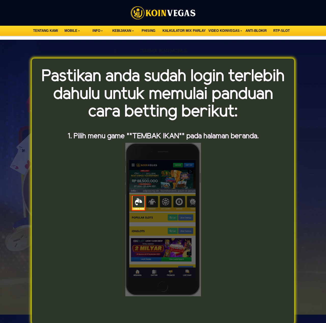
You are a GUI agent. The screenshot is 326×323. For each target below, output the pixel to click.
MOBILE (70, 31)
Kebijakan (121, 31)
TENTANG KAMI (45, 31)
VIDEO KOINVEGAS (224, 31)
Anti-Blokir (256, 31)
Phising (148, 31)
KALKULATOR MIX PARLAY (184, 31)
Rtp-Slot (281, 31)
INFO (96, 31)
